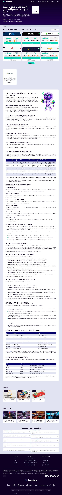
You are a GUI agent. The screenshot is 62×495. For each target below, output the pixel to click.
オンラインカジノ (33, 1)
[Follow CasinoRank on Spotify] (55, 476)
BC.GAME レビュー (50, 44)
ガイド (52, 1)
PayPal (11, 351)
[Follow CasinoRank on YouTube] (53, 476)
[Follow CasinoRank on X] (51, 476)
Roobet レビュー (31, 59)
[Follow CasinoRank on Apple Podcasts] (58, 476)
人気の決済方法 (47, 359)
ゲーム (39, 1)
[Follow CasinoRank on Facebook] (46, 476)
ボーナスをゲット (12, 43)
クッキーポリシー (30, 493)
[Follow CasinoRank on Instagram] (48, 476)
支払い (48, 1)
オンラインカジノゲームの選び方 (30, 460)
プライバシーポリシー (46, 465)
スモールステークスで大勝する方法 (30, 462)
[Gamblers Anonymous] (14, 485)
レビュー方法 (45, 462)
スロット (15, 464)
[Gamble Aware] (43, 485)
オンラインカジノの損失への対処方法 (30, 465)
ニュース (57, 1)
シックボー (16, 462)
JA (4, 475)
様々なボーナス (28, 226)
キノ (15, 460)
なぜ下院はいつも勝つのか (30, 458)
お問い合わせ (45, 460)
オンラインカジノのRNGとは (30, 464)
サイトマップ (45, 493)
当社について (45, 458)
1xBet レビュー (12, 44)
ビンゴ (16, 458)
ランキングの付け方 (45, 464)
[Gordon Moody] (29, 485)
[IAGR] (9, 485)
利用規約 (16, 493)
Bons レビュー (31, 44)
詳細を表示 (30, 63)
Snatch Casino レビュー (49, 59)
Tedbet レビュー (12, 59)
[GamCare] (21, 485)
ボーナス (43, 1)
